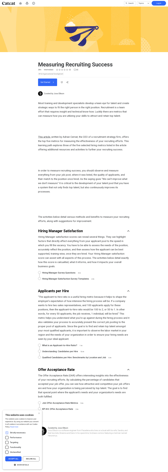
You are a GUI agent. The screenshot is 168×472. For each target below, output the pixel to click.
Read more (14, 427)
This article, (44, 136)
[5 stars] (67, 70)
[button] (27, 3)
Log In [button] (158, 3)
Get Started (46, 82)
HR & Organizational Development (51, 74)
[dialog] (22, 439)
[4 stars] (64, 70)
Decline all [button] (31, 459)
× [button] (39, 413)
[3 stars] (62, 70)
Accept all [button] (13, 459)
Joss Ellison (59, 93)
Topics (141, 3)
